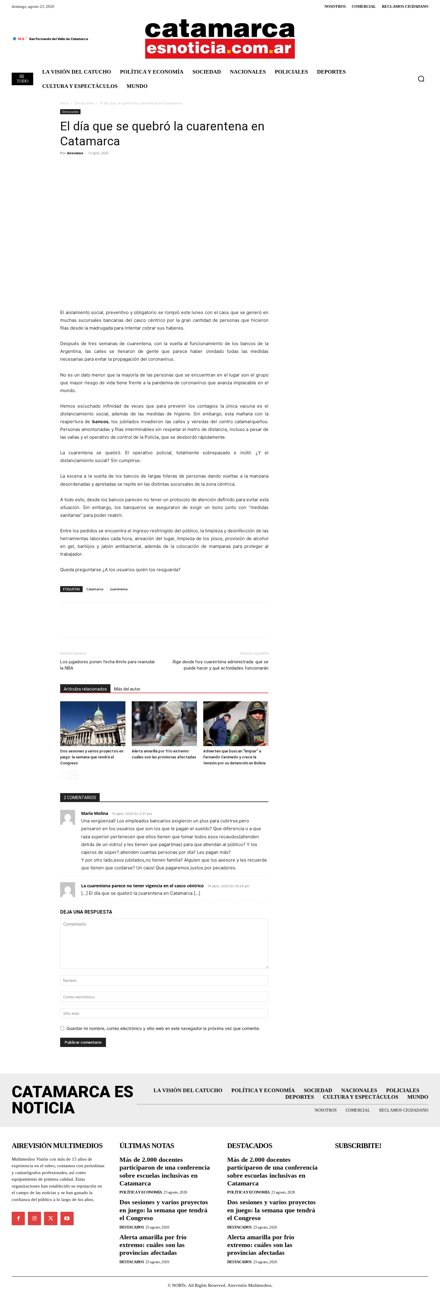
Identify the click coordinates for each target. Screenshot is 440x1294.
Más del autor (127, 689)
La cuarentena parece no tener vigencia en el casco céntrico (142, 885)
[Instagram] (34, 1218)
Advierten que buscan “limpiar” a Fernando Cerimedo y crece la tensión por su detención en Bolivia (234, 757)
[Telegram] (94, 167)
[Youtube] (67, 1218)
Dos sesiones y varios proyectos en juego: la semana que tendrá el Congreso (91, 757)
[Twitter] (80, 167)
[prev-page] (64, 775)
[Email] (121, 167)
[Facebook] (66, 167)
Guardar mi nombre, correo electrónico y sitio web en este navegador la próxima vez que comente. (163, 1028)
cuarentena (119, 589)
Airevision (75, 153)
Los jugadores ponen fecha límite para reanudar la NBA (107, 665)
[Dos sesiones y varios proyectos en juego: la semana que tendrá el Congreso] (92, 723)
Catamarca (95, 589)
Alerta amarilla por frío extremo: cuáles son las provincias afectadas (152, 1245)
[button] (421, 78)
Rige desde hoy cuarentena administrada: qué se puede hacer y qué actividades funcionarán (220, 665)
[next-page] (73, 775)
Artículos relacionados (85, 689)
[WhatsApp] (107, 167)
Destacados (84, 103)
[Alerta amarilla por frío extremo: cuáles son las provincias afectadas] (164, 723)
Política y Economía (140, 1192)
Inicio (64, 103)
